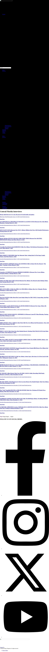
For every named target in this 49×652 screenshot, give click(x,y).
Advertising (4, 204)
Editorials (4, 130)
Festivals (4, 202)
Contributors (4, 203)
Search (1, 16)
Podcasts (4, 129)
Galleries (6, 128)
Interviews (7, 127)
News (3, 69)
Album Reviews (8, 125)
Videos (3, 131)
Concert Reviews (8, 126)
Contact (3, 132)
